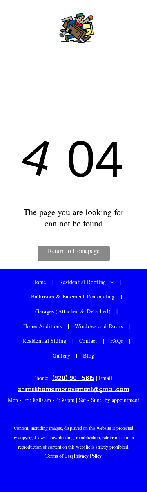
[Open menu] (25, 28)
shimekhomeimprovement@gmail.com (73, 70)
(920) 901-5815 (73, 378)
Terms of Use (58, 455)
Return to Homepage (74, 250)
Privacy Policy (88, 455)
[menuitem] (39, 282)
